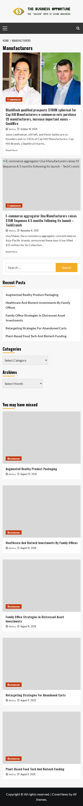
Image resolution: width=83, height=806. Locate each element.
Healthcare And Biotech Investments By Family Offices (38, 305)
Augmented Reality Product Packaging (32, 295)
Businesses (13, 458)
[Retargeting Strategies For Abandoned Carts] (42, 664)
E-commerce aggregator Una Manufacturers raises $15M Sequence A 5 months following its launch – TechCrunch (41, 220)
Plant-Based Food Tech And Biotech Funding (36, 336)
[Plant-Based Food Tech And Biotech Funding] (42, 738)
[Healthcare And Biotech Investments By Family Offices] (42, 511)
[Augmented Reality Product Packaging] (42, 437)
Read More (11, 150)
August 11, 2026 (28, 700)
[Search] (78, 28)
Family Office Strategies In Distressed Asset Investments (35, 318)
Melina (12, 129)
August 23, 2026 (29, 474)
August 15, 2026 (28, 626)
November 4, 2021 (30, 230)
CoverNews (60, 794)
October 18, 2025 (29, 129)
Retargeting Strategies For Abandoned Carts (36, 328)
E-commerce (14, 99)
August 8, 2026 (28, 774)
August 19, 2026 (28, 548)
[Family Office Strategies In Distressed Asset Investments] (42, 585)
